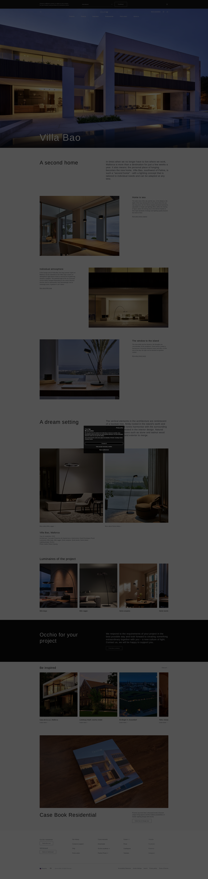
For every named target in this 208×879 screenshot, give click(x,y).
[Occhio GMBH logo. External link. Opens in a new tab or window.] (87, 429)
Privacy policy (119, 427)
